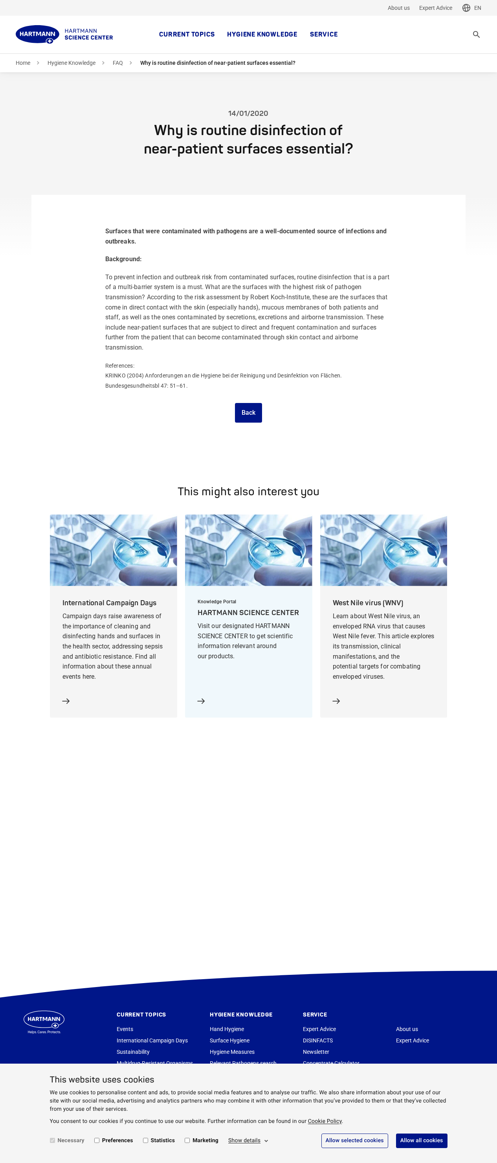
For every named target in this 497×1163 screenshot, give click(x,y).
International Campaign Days (152, 1040)
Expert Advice (435, 8)
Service (324, 34)
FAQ (118, 63)
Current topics (187, 34)
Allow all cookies (421, 1140)
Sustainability (133, 1052)
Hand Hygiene (227, 1029)
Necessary (71, 1140)
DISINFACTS (318, 1040)
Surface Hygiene (229, 1040)
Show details (244, 1140)
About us (399, 8)
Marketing (205, 1140)
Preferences (117, 1140)
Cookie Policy (325, 1121)
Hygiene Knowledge (262, 34)
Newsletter (316, 1052)
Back (249, 412)
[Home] (64, 34)
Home (23, 63)
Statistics (163, 1140)
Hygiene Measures (232, 1052)
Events (125, 1029)
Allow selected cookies (355, 1140)
